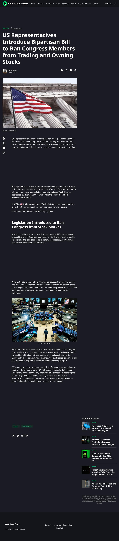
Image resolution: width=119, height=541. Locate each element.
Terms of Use (67, 525)
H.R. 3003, (65, 144)
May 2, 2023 (47, 211)
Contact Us (48, 525)
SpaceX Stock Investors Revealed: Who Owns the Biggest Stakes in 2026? (103, 472)
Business (6, 28)
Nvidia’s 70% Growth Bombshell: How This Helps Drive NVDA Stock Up (103, 457)
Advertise (58, 525)
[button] (108, 4)
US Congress (27, 426)
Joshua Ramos (12, 70)
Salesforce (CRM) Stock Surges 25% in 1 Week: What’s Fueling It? (102, 428)
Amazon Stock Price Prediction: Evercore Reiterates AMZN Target (103, 442)
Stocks (16, 426)
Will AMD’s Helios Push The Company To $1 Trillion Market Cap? (104, 486)
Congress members (37, 237)
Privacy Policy (59, 528)
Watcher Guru (12, 524)
